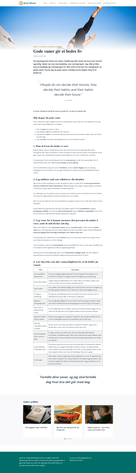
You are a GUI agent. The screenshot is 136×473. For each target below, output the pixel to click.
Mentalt (53, 3)
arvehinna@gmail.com (83, 458)
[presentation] (37, 414)
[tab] (64, 438)
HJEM (45, 3)
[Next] (110, 421)
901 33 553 (78, 460)
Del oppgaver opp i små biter (36, 427)
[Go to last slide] (25, 421)
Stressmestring (109, 3)
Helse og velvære (94, 3)
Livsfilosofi (63, 3)
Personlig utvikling (77, 3)
